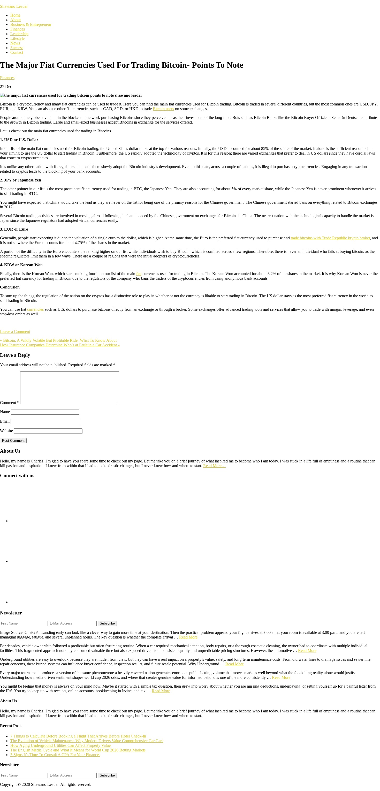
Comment (9, 402)
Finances (7, 77)
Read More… (214, 465)
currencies (35, 309)
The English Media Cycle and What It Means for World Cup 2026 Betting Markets (78, 750)
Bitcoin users (163, 109)
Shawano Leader (14, 6)
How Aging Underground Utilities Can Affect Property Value (60, 745)
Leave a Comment (15, 331)
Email (5, 421)
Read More (188, 637)
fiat (138, 273)
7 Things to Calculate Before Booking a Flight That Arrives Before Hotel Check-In (78, 736)
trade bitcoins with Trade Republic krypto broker (330, 238)
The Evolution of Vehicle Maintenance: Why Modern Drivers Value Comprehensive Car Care (86, 741)
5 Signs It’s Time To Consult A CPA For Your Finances (55, 754)
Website (6, 431)
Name (5, 411)
